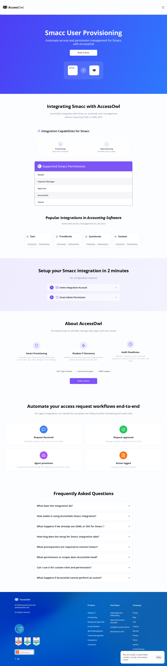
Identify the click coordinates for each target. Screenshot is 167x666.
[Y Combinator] (27, 643)
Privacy (135, 636)
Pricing (135, 613)
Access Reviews (94, 626)
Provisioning (92, 617)
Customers (92, 645)
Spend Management (95, 631)
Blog (134, 617)
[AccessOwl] (13, 7)
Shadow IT (92, 613)
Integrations (92, 640)
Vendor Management (96, 636)
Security (136, 631)
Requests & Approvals (96, 622)
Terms (135, 640)
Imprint (135, 645)
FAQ (134, 622)
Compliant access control (119, 627)
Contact (136, 626)
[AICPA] (19, 630)
